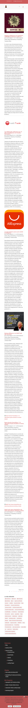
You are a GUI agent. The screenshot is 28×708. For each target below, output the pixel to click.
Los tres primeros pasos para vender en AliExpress (13, 232)
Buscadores (7, 605)
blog (22, 603)
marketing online (12, 618)
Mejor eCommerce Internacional (15, 620)
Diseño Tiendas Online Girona (12, 685)
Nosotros (13, 136)
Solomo (9, 657)
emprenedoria (21, 611)
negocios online (13, 622)
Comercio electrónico (15, 605)
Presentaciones (20, 235)
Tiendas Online (7, 41)
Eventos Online (8, 647)
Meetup (6, 620)
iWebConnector (8, 616)
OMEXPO (19, 622)
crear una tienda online (19, 609)
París (24, 622)
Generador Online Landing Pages (12, 687)
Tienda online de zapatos (10, 631)
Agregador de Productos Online (12, 682)
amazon (6, 603)
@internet (14, 598)
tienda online (15, 629)
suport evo (9, 629)
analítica (11, 603)
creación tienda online (9, 609)
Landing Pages (10, 663)
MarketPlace (13, 39)
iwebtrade (20, 616)
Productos (18, 513)
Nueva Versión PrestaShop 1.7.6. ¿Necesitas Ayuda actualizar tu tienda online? (14, 423)
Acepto (9, 706)
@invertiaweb (19, 598)
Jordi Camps (9, 37)
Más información (17, 706)
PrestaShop (19, 39)
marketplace (19, 618)
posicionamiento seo (9, 624)
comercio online (8, 607)
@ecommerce (7, 598)
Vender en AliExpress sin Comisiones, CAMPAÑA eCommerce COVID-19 (13, 36)
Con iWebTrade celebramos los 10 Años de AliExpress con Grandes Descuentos (13, 133)
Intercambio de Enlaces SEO (11, 672)
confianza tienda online (17, 607)
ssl (5, 629)
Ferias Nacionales (14, 337)
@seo (12, 600)
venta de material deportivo (10, 633)
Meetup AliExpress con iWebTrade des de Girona (13, 334)
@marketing (7, 600)
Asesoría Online (17, 603)
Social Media (10, 654)
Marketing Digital (9, 690)
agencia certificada (18, 600)
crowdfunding (7, 611)
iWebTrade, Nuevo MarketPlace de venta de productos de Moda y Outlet (14, 510)
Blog (9, 39)
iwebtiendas (14, 616)
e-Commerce (14, 611)
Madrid (6, 618)
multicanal (7, 622)
